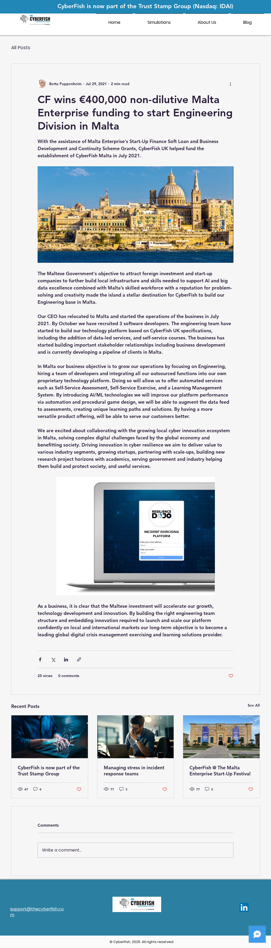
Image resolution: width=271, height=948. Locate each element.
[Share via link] (79, 659)
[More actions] (230, 84)
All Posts (20, 47)
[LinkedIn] (244, 907)
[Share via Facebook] (40, 659)
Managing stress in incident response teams (134, 771)
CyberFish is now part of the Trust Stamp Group (49, 771)
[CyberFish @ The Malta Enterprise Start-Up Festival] (221, 736)
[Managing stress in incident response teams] (135, 736)
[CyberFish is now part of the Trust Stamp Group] (49, 736)
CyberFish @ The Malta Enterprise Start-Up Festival (220, 771)
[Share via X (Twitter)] (53, 659)
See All (254, 705)
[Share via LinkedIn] (66, 659)
